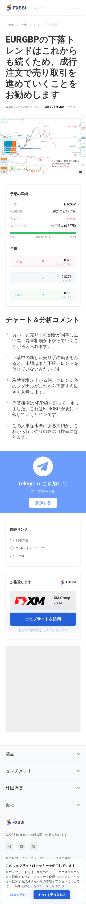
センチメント (19, 771)
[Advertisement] (43, 689)
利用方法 (22, 540)
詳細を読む (18, 895)
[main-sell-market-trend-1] (43, 147)
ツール (20, 555)
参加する (43, 502)
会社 (10, 804)
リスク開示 (63, 858)
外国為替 (14, 787)
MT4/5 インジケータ (30, 548)
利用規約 (12, 858)
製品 (10, 754)
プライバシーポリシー (36, 858)
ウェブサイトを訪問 (43, 619)
